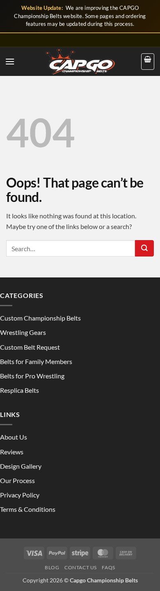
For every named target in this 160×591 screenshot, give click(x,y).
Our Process (17, 480)
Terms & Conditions (27, 509)
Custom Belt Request (30, 347)
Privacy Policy (19, 495)
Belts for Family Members (36, 361)
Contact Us (80, 567)
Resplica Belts (19, 390)
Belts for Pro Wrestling (32, 376)
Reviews (11, 452)
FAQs (108, 567)
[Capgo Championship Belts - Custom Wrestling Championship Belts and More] (80, 61)
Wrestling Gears (23, 332)
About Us (13, 437)
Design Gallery (20, 466)
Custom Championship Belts (40, 318)
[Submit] (144, 248)
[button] (10, 61)
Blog (52, 567)
